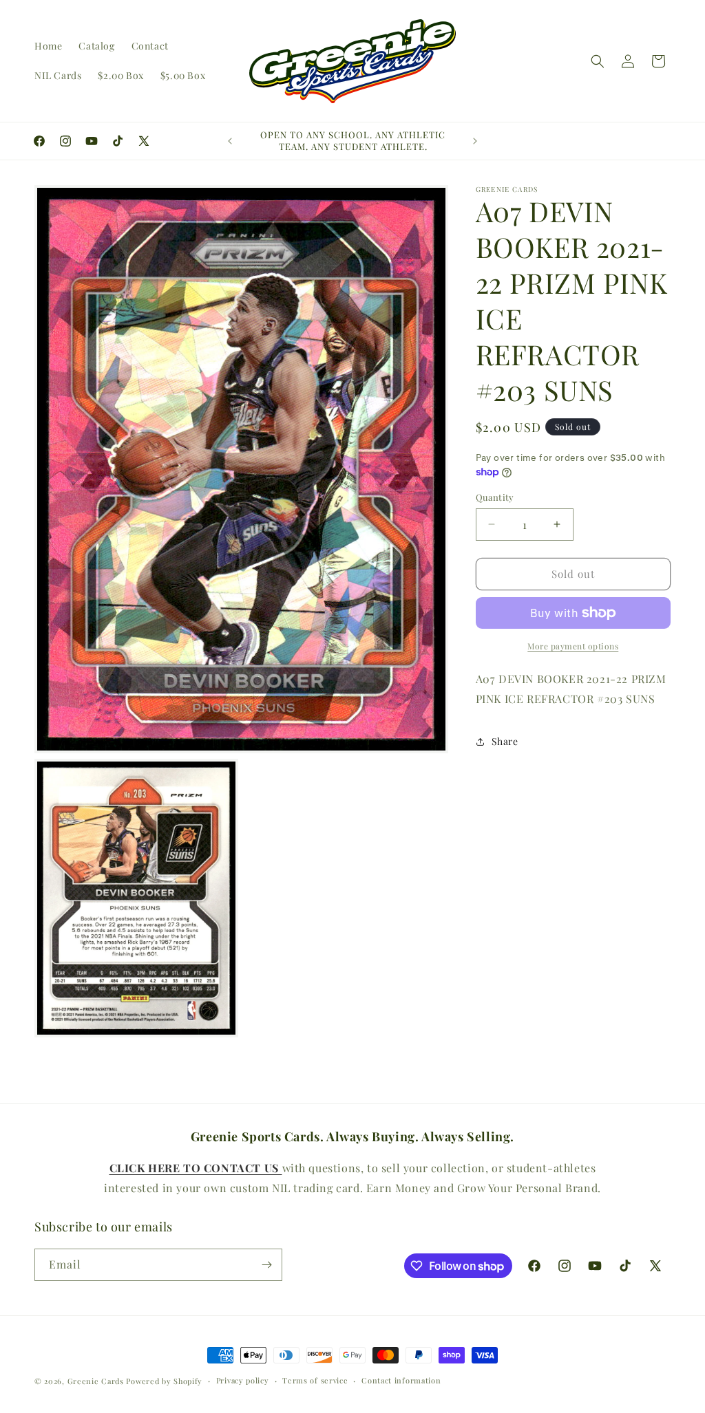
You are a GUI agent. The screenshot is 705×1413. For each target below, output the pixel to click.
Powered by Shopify (164, 1381)
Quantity (495, 497)
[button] (597, 61)
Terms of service (315, 1380)
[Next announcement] (475, 141)
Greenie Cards (95, 1381)
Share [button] (505, 741)
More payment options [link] (572, 645)
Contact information (401, 1380)
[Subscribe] (266, 1265)
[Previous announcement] (230, 141)
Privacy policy (242, 1380)
